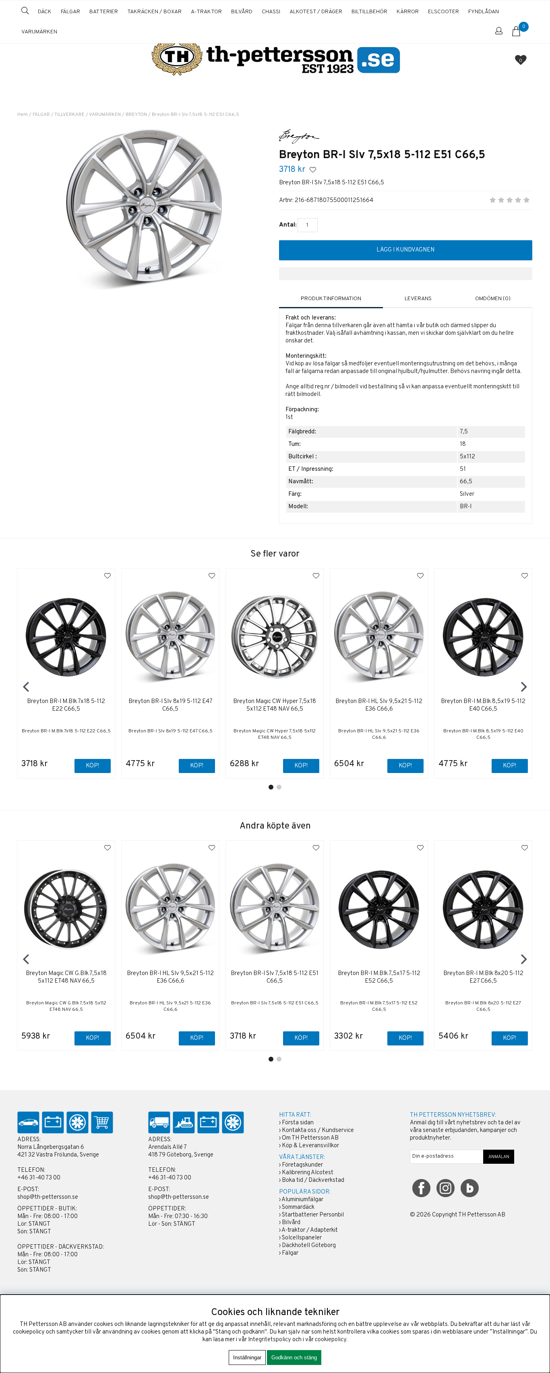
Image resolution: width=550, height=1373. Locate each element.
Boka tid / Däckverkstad (313, 1180)
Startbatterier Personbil (313, 1215)
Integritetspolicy (269, 1340)
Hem (22, 114)
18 (463, 444)
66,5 (466, 482)
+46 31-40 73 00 (38, 1178)
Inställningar (247, 1357)
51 (463, 469)
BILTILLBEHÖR (369, 11)
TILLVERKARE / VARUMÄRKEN (87, 114)
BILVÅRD (241, 11)
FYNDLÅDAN (483, 11)
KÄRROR (408, 11)
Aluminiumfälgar (302, 1200)
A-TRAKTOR (206, 11)
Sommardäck (298, 1207)
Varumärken (39, 32)
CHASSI (271, 11)
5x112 (467, 457)
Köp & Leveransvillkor (310, 1146)
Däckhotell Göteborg (309, 1245)
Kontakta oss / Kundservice (318, 1130)
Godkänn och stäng (294, 1357)
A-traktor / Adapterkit (309, 1230)
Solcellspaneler (302, 1238)
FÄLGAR (70, 11)
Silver (467, 494)
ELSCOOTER (443, 11)
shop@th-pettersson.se (47, 1197)
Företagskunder (302, 1165)
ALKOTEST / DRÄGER (315, 11)
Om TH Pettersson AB (310, 1138)
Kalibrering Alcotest (307, 1173)
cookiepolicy (330, 1340)
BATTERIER (103, 11)
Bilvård (291, 1223)
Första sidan (298, 1123)
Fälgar (290, 1253)
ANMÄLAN (499, 1157)
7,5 (464, 432)
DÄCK (45, 11)
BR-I (465, 507)
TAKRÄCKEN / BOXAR (154, 11)
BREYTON (136, 114)
